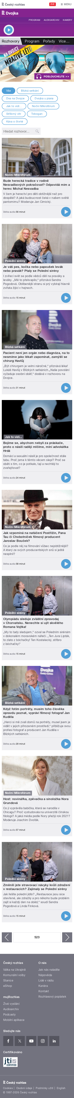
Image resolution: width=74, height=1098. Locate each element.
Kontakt (43, 991)
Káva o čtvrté (14, 121)
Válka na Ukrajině (14, 969)
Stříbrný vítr (13, 113)
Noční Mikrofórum (43, 106)
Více (64, 41)
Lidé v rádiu (46, 980)
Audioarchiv (51, 20)
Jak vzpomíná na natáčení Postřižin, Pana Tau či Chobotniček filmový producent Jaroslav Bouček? (34, 537)
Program (34, 20)
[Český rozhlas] (13, 4)
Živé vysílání (11, 1003)
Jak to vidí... (14, 106)
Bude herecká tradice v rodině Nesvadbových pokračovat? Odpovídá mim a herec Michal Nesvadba (36, 184)
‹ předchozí (7, 937)
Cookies (8, 1088)
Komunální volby (14, 975)
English (61, 1088)
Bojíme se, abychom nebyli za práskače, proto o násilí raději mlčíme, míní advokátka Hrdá (35, 447)
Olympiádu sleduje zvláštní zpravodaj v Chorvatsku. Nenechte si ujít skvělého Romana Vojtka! (33, 623)
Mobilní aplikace (14, 1020)
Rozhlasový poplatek (52, 996)
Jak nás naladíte (49, 969)
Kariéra (43, 986)
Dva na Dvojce (15, 98)
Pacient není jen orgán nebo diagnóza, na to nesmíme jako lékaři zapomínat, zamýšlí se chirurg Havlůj (36, 357)
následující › (67, 937)
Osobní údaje (24, 1088)
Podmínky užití (44, 1088)
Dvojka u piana (44, 98)
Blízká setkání (30, 90)
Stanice (8, 980)
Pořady (49, 41)
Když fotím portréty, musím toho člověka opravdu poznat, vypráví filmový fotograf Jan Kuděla (36, 713)
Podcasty (9, 1014)
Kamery (67, 20)
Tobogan (36, 113)
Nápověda (45, 975)
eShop (7, 986)
